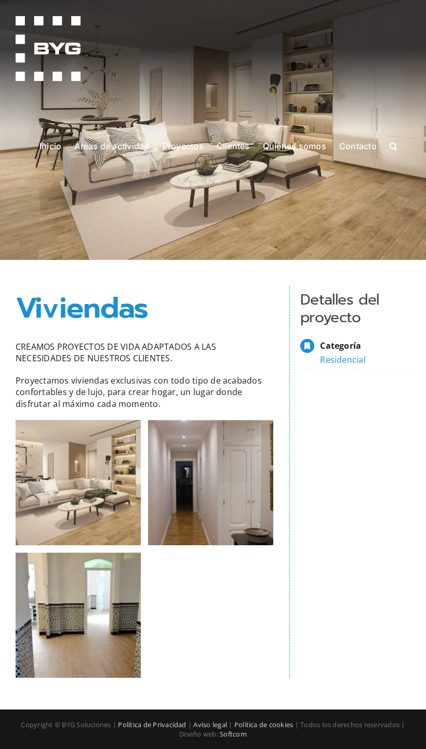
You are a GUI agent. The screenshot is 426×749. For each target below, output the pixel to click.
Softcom (233, 734)
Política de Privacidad (152, 724)
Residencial (343, 359)
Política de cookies (264, 724)
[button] (393, 145)
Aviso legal (210, 724)
